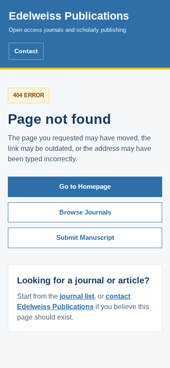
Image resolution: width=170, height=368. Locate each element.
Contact (26, 51)
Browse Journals (85, 212)
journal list (77, 296)
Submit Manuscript (85, 237)
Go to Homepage (85, 186)
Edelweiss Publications (69, 21)
